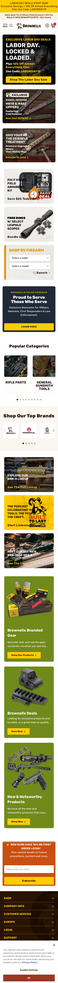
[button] (5, 25)
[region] (29, 428)
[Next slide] (53, 376)
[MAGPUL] (29, 430)
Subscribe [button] (29, 880)
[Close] (54, 945)
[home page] (29, 26)
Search (41, 272)
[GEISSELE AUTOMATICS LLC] (47, 430)
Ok (29, 978)
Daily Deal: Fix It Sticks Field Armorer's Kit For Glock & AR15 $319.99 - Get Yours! (29, 16)
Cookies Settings (29, 970)
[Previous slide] (4, 376)
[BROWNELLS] (11, 430)
